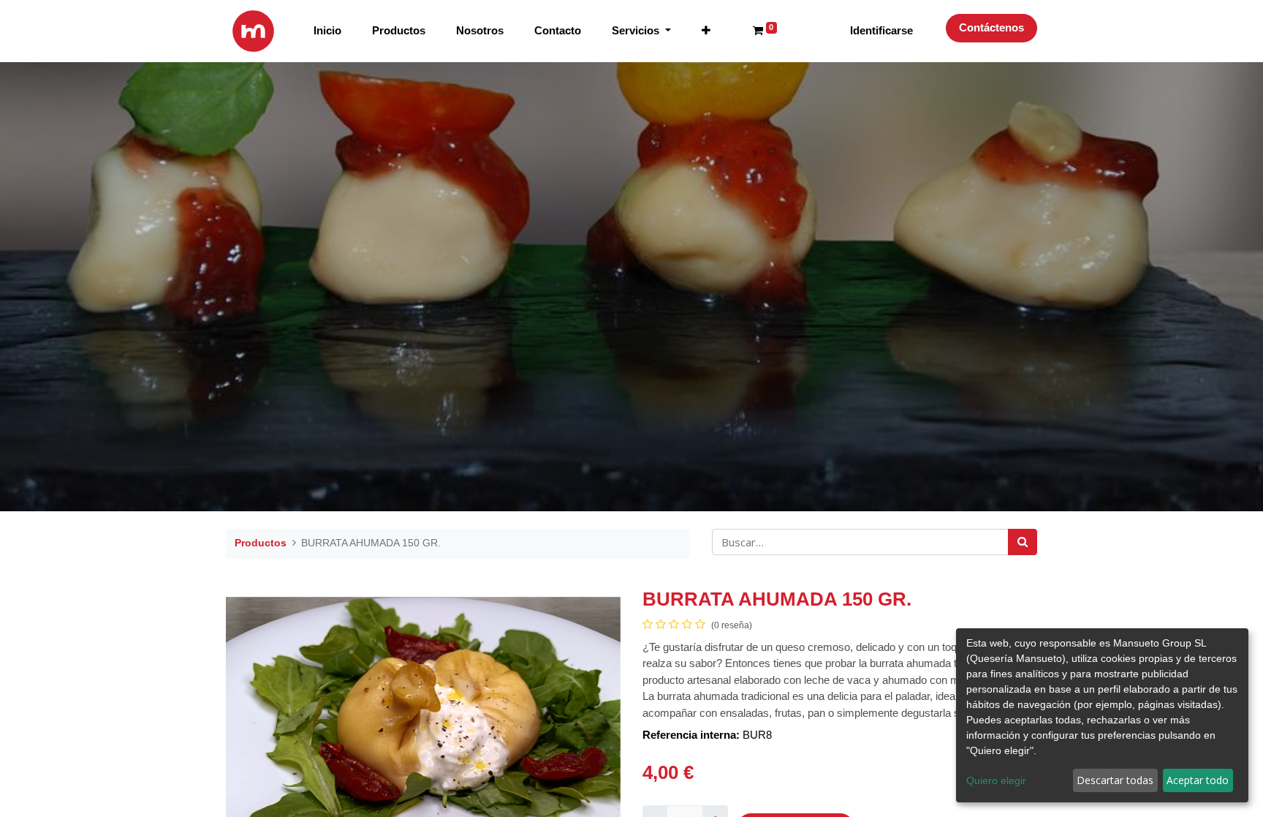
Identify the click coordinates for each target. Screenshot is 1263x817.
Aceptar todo (1198, 780)
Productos (261, 543)
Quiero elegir (996, 780)
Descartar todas (1115, 780)
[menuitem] (327, 31)
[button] (706, 31)
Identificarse (881, 30)
